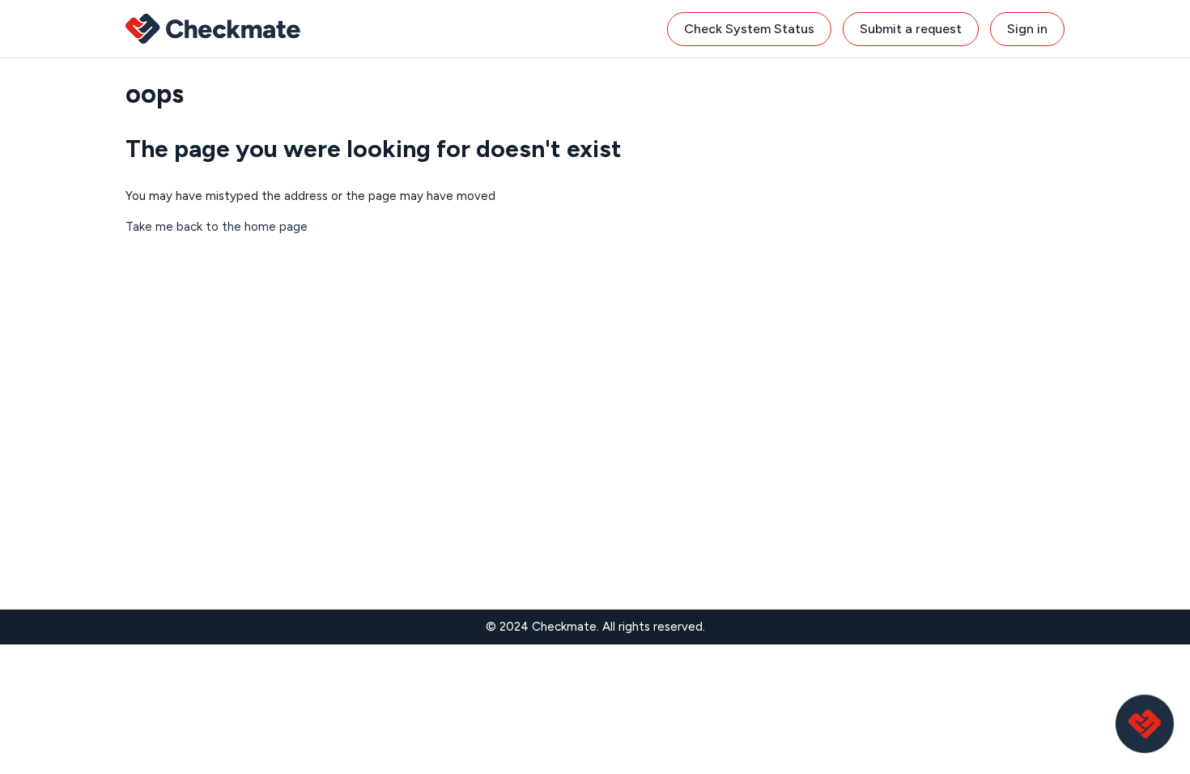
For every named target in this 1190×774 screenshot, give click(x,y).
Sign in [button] (1027, 28)
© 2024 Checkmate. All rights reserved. (595, 626)
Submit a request (911, 28)
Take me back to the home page (216, 226)
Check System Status (749, 28)
